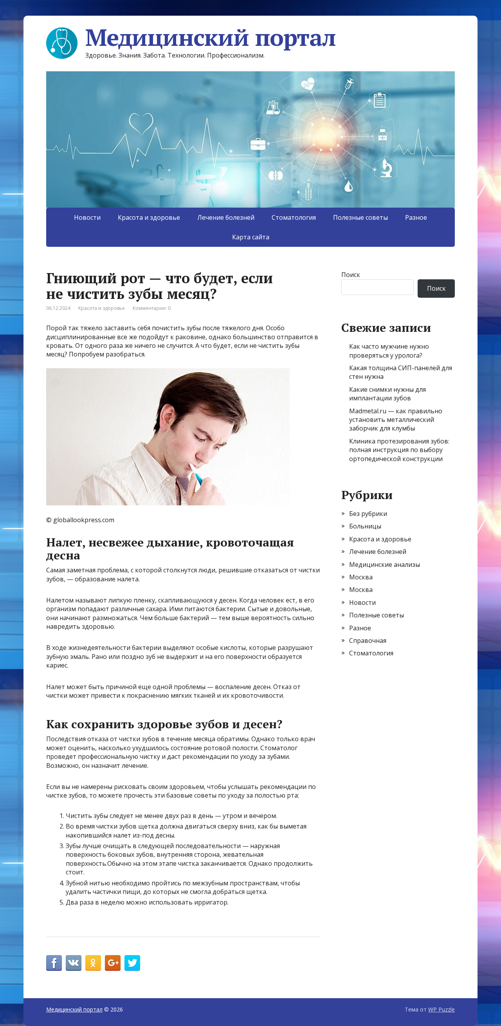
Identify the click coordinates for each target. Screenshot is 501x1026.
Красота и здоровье (149, 217)
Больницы (365, 526)
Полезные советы (360, 217)
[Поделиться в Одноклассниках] (93, 963)
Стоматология (294, 217)
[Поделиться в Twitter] (132, 963)
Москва (361, 577)
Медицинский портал (210, 37)
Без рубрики (368, 513)
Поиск (350, 274)
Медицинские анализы (384, 564)
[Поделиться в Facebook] (54, 963)
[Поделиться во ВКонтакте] (73, 963)
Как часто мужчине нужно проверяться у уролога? (389, 350)
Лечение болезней (225, 217)
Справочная (367, 640)
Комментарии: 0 (152, 308)
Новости (87, 217)
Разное (416, 217)
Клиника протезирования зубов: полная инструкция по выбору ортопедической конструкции (399, 450)
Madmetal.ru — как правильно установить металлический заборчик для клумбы (395, 420)
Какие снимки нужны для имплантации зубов (387, 393)
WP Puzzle (441, 1009)
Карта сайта (250, 237)
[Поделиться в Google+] (113, 963)
